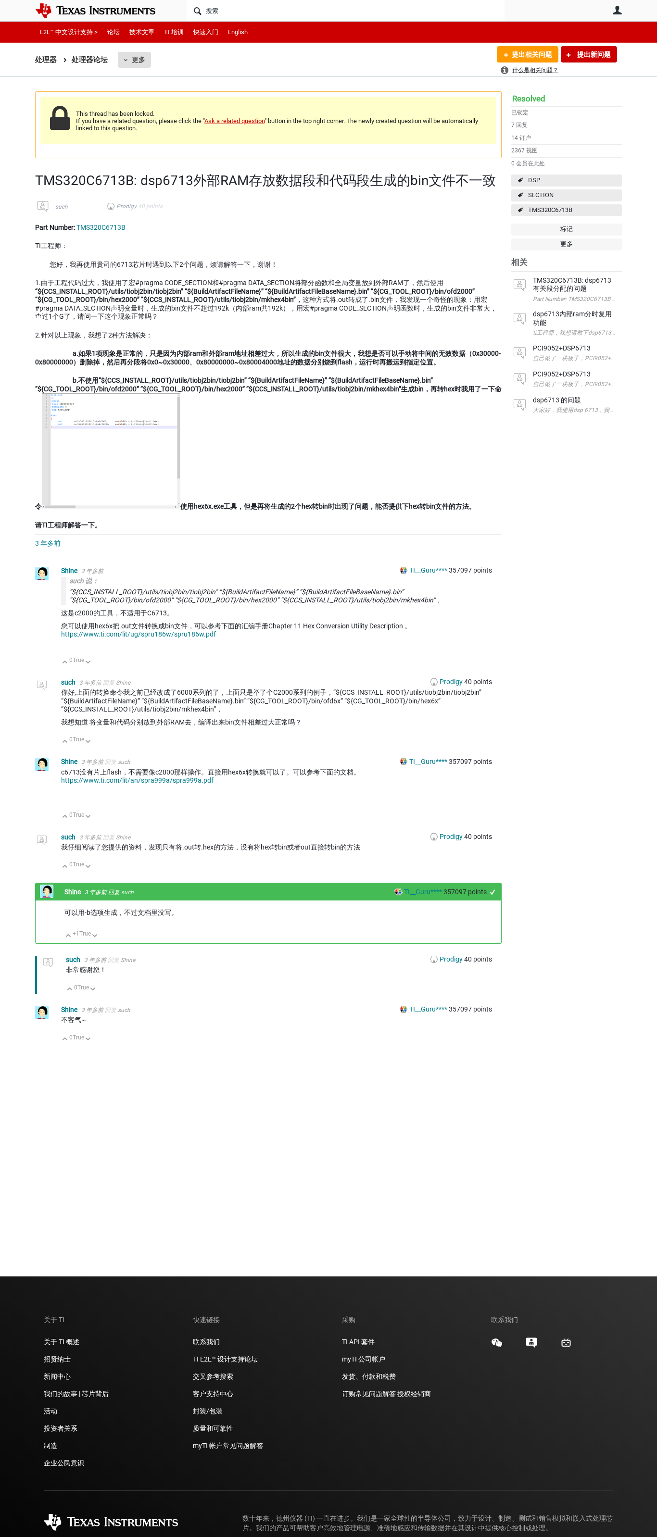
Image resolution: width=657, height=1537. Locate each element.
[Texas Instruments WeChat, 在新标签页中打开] (497, 1346)
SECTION (541, 195)
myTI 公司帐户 (363, 1359)
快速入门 (205, 32)
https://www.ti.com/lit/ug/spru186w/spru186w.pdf (138, 634)
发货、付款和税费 (369, 1376)
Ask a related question (234, 121)
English (238, 32)
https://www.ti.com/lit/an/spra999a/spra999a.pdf (137, 780)
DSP (534, 180)
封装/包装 (208, 1411)
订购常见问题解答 (369, 1394)
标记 (566, 229)
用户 (617, 10)
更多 (138, 59)
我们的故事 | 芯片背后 (76, 1394)
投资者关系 (60, 1428)
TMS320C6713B (550, 209)
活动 (50, 1411)
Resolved (528, 98)
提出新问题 (593, 54)
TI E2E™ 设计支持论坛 (225, 1359)
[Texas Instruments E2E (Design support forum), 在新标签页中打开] (531, 1346)
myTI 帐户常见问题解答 (228, 1446)
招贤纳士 (57, 1359)
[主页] (102, 10)
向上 (65, 663)
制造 (50, 1446)
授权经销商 (414, 1394)
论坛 (113, 32)
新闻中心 (57, 1376)
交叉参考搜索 (213, 1376)
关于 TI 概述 (61, 1342)
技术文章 (141, 32)
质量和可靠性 (214, 1428)
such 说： (84, 581)
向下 (88, 663)
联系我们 (206, 1342)
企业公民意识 (64, 1463)
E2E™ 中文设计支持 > (69, 32)
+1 (492, 892)
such (61, 206)
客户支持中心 (213, 1394)
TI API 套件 (358, 1342)
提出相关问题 (532, 54)
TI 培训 (174, 32)
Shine (70, 571)
